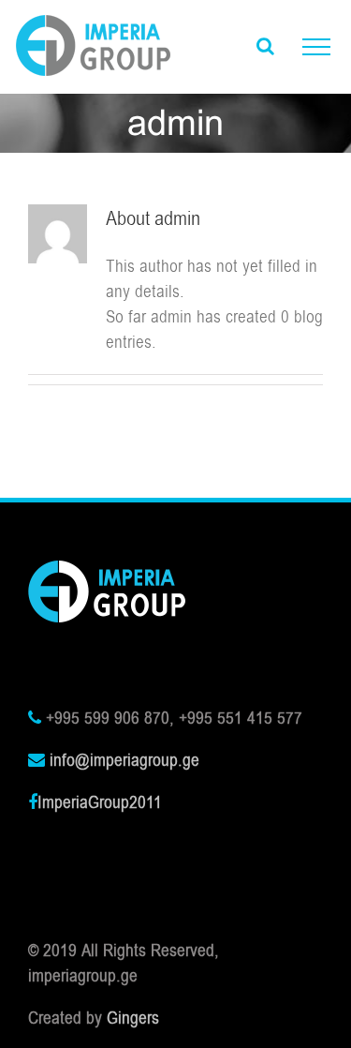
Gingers (133, 1018)
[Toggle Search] (265, 46)
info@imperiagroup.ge (124, 760)
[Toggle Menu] (316, 46)
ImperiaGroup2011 (99, 802)
